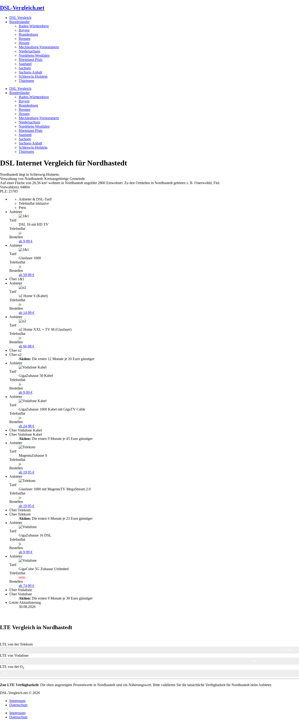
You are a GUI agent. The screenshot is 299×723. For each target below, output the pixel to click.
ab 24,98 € (26, 426)
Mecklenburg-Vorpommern (39, 47)
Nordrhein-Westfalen (34, 55)
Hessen (24, 43)
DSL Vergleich (20, 18)
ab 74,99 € (26, 586)
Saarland (25, 64)
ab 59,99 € (26, 275)
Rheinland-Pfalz (31, 60)
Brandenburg (28, 34)
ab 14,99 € (26, 313)
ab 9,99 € (25, 241)
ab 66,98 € (26, 346)
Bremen (24, 39)
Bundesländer (19, 22)
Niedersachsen (29, 51)
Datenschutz (18, 705)
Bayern (24, 30)
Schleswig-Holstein (33, 76)
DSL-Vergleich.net (22, 8)
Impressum (17, 701)
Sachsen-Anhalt (30, 72)
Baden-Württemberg (34, 26)
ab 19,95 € (26, 472)
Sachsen (25, 68)
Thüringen (26, 81)
